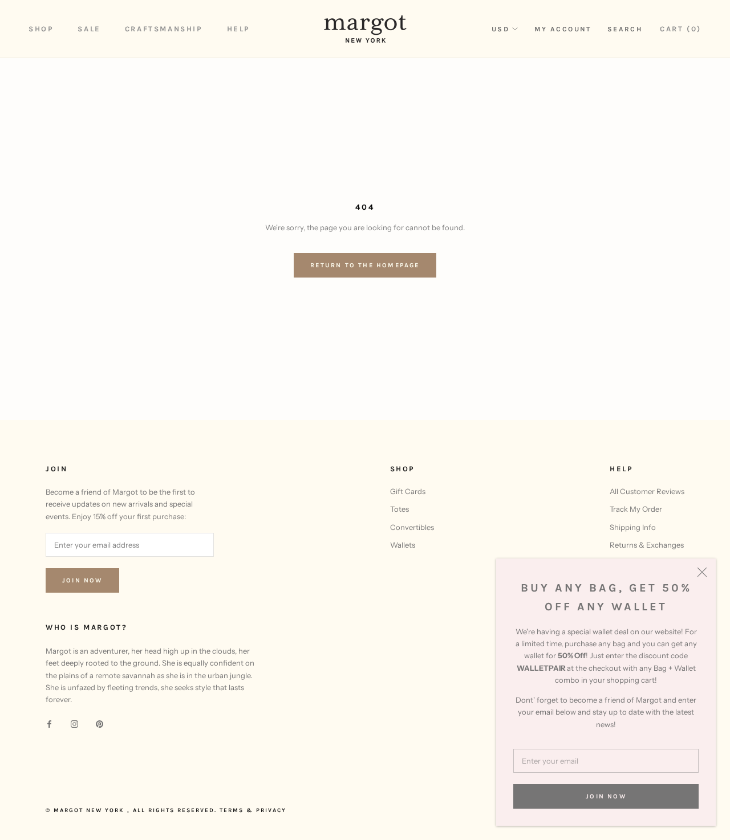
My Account (562, 29)
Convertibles (412, 527)
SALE (89, 29)
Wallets (402, 544)
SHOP (41, 29)
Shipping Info (633, 527)
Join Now (606, 796)
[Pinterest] (99, 723)
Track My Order (636, 508)
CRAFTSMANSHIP (164, 29)
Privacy (271, 810)
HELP (238, 29)
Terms (232, 810)
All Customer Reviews (647, 491)
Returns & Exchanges (647, 544)
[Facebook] (49, 723)
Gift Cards (407, 491)
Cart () (680, 29)
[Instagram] (74, 723)
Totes (399, 508)
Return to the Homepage (364, 265)
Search (624, 29)
